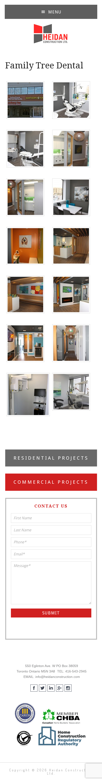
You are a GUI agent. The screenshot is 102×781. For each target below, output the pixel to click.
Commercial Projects (51, 482)
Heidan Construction (51, 34)
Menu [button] (54, 11)
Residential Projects (51, 458)
